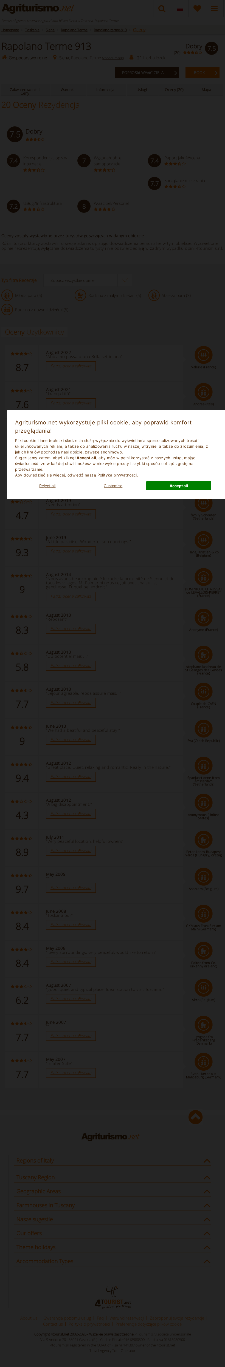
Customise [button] (113, 485)
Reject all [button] (47, 485)
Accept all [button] (179, 485)
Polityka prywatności (117, 475)
